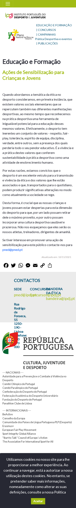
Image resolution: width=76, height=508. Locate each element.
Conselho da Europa (13, 418)
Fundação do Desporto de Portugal (22, 399)
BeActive (7, 414)
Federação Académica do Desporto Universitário (30, 395)
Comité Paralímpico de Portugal (20, 387)
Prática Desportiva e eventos (53, 39)
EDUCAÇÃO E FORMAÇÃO (54, 25)
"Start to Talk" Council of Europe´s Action (24, 437)
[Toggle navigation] (7, 3)
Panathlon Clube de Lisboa (17, 403)
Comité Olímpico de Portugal (18, 384)
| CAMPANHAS (46, 34)
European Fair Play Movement (19, 429)
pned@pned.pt (12, 249)
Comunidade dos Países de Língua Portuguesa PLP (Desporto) (37, 422)
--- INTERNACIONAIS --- (16, 410)
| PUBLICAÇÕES (47, 43)
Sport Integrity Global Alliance (19, 433)
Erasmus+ (8, 426)
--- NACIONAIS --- (13, 372)
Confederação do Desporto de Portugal (24, 391)
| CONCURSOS (46, 30)
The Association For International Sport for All (27, 441)
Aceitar (38, 501)
